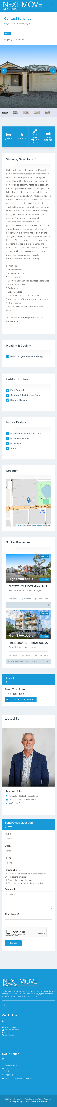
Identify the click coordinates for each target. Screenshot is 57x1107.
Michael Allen (14, 791)
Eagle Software (40, 1101)
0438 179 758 (14, 803)
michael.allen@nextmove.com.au (23, 800)
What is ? (12, 914)
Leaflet (19, 525)
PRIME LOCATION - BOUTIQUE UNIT (30, 642)
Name (8, 834)
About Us (7, 1032)
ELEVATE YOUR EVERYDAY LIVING (29, 586)
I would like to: (12, 870)
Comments (10, 889)
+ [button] (10, 483)
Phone (8, 858)
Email (8, 846)
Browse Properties (11, 1027)
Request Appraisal (12, 1030)
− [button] (10, 487)
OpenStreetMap (36, 525)
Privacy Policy (16, 1101)
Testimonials (9, 1035)
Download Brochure (22, 699)
